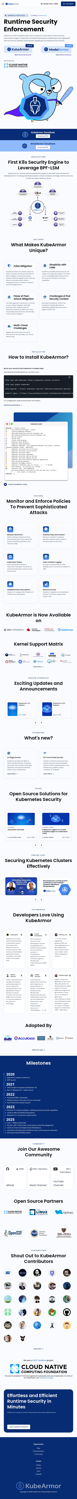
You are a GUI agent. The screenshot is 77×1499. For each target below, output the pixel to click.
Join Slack (69, 4)
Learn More (37, 667)
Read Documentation (12, 405)
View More (37, 1349)
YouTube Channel (62, 1177)
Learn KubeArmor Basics (18, 1427)
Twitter (38, 1465)
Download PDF (43, 136)
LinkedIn (38, 1474)
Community (38, 1454)
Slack (38, 1471)
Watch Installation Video (17, 484)
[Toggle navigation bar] (3, 3)
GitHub (15, 1177)
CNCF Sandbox (39, 1360)
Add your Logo (37, 1050)
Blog (38, 1448)
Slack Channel (38, 1177)
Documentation (38, 1451)
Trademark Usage (46, 1378)
